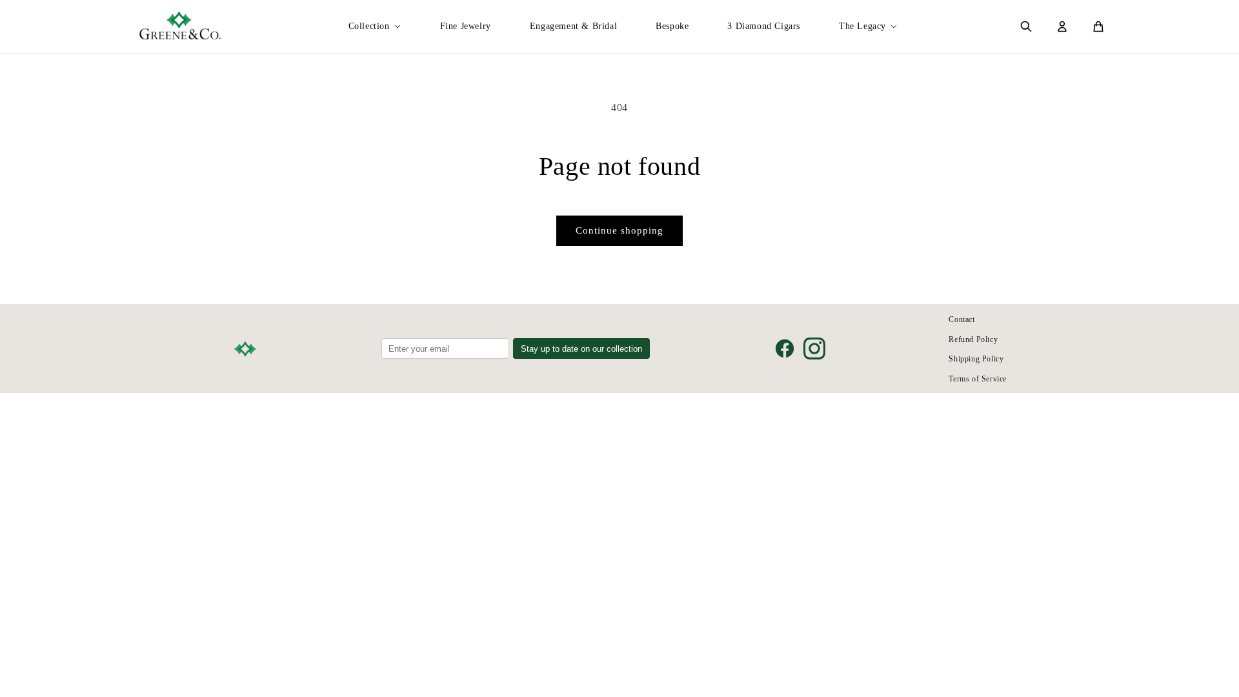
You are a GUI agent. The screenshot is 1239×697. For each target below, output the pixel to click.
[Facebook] (785, 348)
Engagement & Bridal (573, 26)
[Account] (1062, 26)
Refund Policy (973, 339)
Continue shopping (619, 230)
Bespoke (672, 26)
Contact (961, 319)
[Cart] (1098, 26)
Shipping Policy (976, 358)
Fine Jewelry (465, 26)
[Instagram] (814, 348)
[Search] (1026, 26)
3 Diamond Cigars (763, 26)
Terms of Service (978, 378)
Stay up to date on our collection (581, 349)
